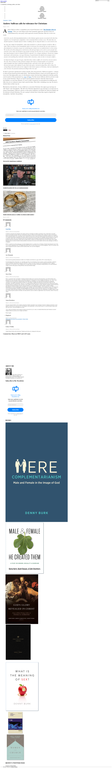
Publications (42, 9)
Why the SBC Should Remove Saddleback (12, 161)
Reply (18, 231)
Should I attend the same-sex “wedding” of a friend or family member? (18, 214)
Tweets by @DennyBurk (11, 765)
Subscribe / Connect (42, 11)
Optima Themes (14, 766)
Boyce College (16, 375)
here (25, 77)
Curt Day (8, 229)
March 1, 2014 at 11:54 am (11, 231)
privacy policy (32, 123)
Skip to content (4, 1)
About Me (42, 7)
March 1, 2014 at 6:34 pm (11, 302)
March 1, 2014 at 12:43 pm (11, 257)
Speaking (42, 10)
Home (42, 6)
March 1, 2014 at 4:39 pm (11, 276)
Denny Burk (3, 2)
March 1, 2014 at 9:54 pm (11, 317)
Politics (10, 20)
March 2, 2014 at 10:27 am (11, 329)
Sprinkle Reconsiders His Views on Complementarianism (15, 187)
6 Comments (12, 133)
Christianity (5, 20)
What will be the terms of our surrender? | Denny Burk (17, 319)
